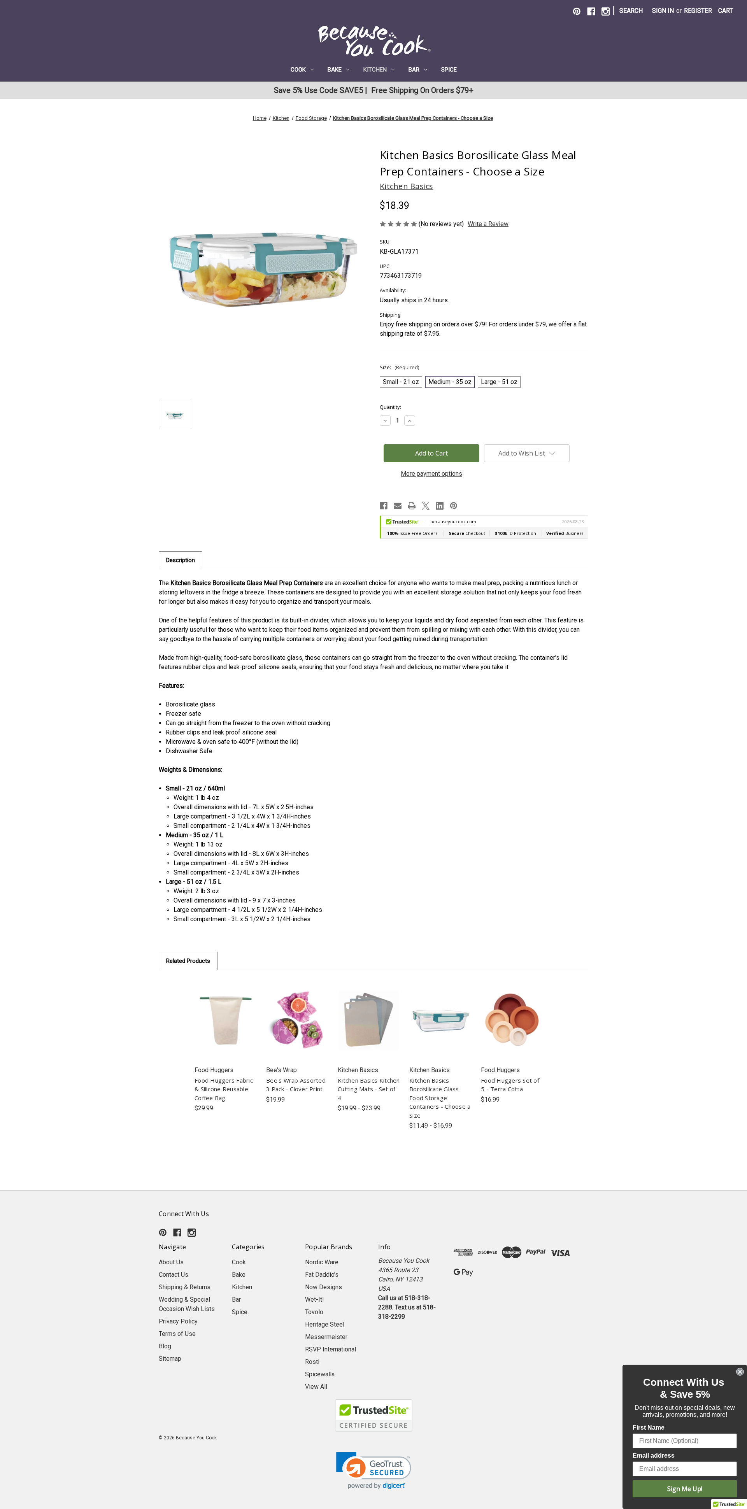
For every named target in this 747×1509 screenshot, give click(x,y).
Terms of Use (177, 1333)
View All (316, 1386)
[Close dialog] (740, 1372)
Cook (298, 69)
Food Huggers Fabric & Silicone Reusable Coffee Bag (224, 1089)
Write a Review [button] (488, 224)
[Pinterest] (577, 11)
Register (698, 10)
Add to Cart (226, 1027)
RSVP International (330, 1349)
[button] (374, 1470)
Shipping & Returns (184, 1287)
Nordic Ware (321, 1262)
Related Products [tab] (188, 960)
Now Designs (323, 1287)
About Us (171, 1262)
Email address (654, 1455)
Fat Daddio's (321, 1274)
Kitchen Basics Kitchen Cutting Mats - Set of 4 (369, 1089)
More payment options (431, 473)
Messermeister (326, 1337)
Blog (165, 1346)
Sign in (663, 10)
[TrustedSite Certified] (373, 1415)
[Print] (412, 505)
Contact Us (173, 1274)
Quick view (225, 1012)
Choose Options (369, 1027)
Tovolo (314, 1312)
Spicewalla (320, 1374)
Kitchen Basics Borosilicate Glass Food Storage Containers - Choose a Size (439, 1097)
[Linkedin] (440, 505)
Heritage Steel (324, 1324)
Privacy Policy (178, 1321)
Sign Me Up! (684, 1488)
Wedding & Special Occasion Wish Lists (187, 1304)
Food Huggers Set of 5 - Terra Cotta (510, 1084)
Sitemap (170, 1358)
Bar (414, 69)
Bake (335, 69)
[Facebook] (591, 11)
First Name (649, 1427)
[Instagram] (605, 11)
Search (631, 10)
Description (180, 560)
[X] (426, 505)
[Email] (398, 505)
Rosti (312, 1361)
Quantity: (390, 406)
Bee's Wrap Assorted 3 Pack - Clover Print (296, 1084)
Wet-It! (314, 1299)
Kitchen (375, 69)
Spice (449, 69)
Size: (399, 367)
